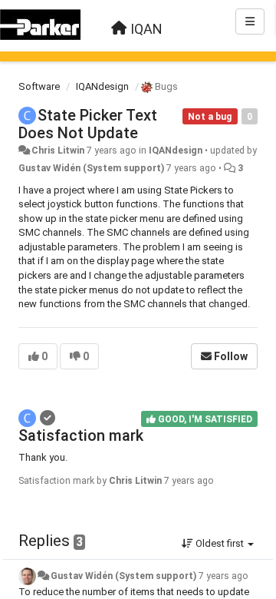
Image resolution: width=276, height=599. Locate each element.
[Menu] (249, 21)
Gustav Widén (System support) (91, 168)
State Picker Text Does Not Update (87, 124)
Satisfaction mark (80, 435)
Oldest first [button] (219, 543)
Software (39, 86)
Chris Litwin (57, 150)
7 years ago (223, 576)
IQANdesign (102, 86)
